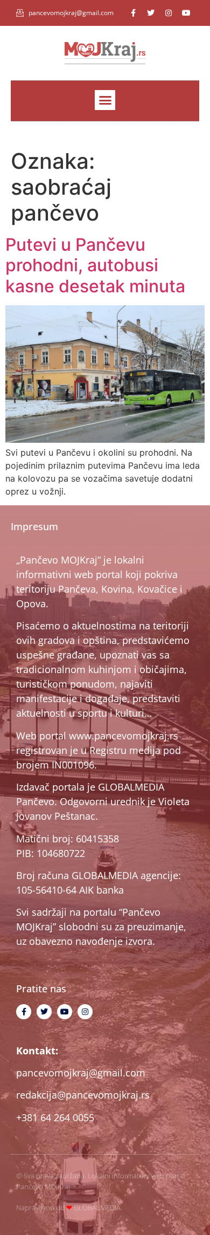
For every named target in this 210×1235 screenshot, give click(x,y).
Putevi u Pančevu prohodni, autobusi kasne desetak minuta (95, 265)
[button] (105, 100)
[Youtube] (186, 12)
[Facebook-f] (133, 12)
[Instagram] (168, 12)
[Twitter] (150, 12)
